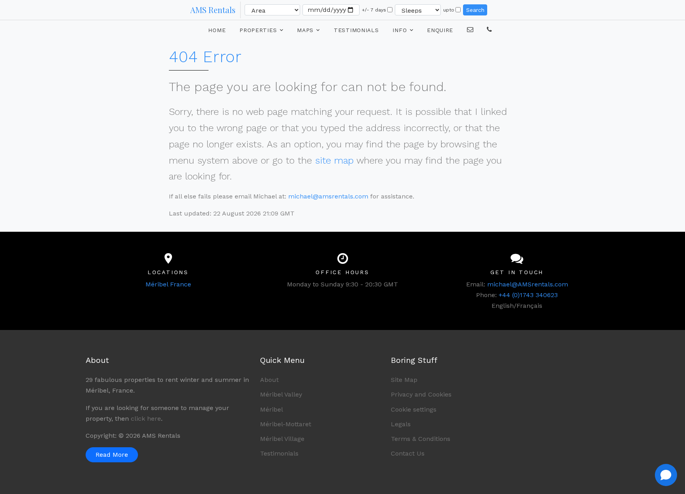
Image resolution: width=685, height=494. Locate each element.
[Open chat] (666, 475)
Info (399, 30)
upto (448, 10)
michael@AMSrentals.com (527, 284)
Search (475, 10)
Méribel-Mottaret (285, 424)
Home (217, 30)
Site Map (404, 379)
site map (334, 160)
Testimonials (356, 30)
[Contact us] (490, 29)
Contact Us (408, 453)
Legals (401, 424)
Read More (112, 454)
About (269, 379)
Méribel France (168, 284)
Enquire (440, 30)
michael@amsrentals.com (328, 196)
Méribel (271, 409)
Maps (305, 30)
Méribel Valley (281, 394)
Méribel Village (282, 439)
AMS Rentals (212, 9)
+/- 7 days (374, 10)
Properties (258, 30)
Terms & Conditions (420, 439)
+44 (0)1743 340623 (528, 295)
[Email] (470, 29)
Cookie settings (413, 409)
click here (146, 418)
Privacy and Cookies (421, 394)
